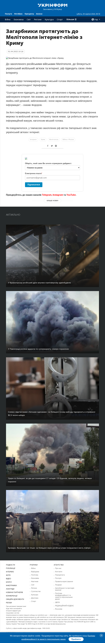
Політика (34, 575)
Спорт (60, 19)
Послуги (8, 14)
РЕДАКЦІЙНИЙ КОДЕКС (64, 606)
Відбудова (35, 572)
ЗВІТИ (57, 602)
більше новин (52, 200)
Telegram (47, 195)
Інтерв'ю (10, 572)
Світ (29, 19)
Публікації (10, 568)
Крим (43, 140)
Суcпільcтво (36, 591)
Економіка (19, 19)
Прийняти (76, 639)
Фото (8, 575)
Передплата (60, 575)
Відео (8, 579)
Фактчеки (34, 582)
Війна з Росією (68, 140)
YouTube (71, 195)
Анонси (39, 14)
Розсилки (58, 609)
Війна (8, 19)
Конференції (11, 596)
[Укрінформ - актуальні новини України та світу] (52, 4)
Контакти (58, 572)
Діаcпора (34, 598)
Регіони (37, 19)
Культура (49, 19)
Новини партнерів (14, 592)
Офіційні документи (15, 599)
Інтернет (33, 140)
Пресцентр (29, 14)
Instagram (58, 195)
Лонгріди (10, 589)
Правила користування (64, 582)
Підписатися (33, 184)
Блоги (9, 582)
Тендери (58, 585)
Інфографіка (11, 585)
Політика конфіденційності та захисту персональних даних (64, 596)
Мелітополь (53, 140)
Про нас (58, 568)
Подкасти (10, 565)
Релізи (9, 603)
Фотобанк (18, 14)
